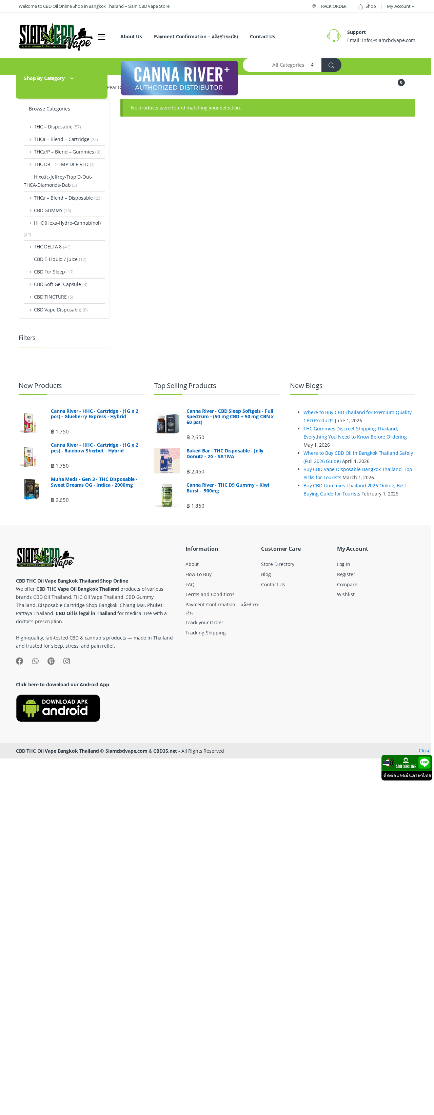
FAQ (190, 584)
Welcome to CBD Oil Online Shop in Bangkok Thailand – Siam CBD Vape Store (94, 6)
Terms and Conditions (210, 594)
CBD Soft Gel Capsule (60, 284)
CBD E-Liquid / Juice (60, 259)
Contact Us (262, 36)
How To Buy (198, 574)
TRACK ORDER (333, 6)
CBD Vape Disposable (61, 309)
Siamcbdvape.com (126, 751)
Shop (371, 6)
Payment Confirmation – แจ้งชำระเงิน (196, 36)
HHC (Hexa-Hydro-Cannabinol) (67, 223)
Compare (347, 584)
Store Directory (277, 564)
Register (346, 574)
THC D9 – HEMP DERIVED (64, 164)
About (192, 564)
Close (425, 750)
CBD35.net (165, 751)
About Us (131, 36)
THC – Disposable (57, 126)
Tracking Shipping (205, 632)
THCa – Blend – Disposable (68, 198)
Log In (343, 564)
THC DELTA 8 (52, 246)
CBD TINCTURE (53, 296)
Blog (266, 574)
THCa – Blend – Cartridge (66, 139)
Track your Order (204, 622)
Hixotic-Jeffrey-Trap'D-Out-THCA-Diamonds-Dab (58, 181)
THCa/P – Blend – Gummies (67, 151)
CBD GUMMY (52, 210)
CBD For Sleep (54, 271)
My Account (399, 6)
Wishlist (346, 594)
